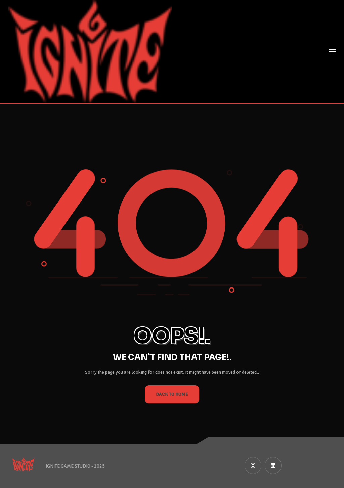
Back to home (172, 394)
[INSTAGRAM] (253, 465)
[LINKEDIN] (273, 465)
